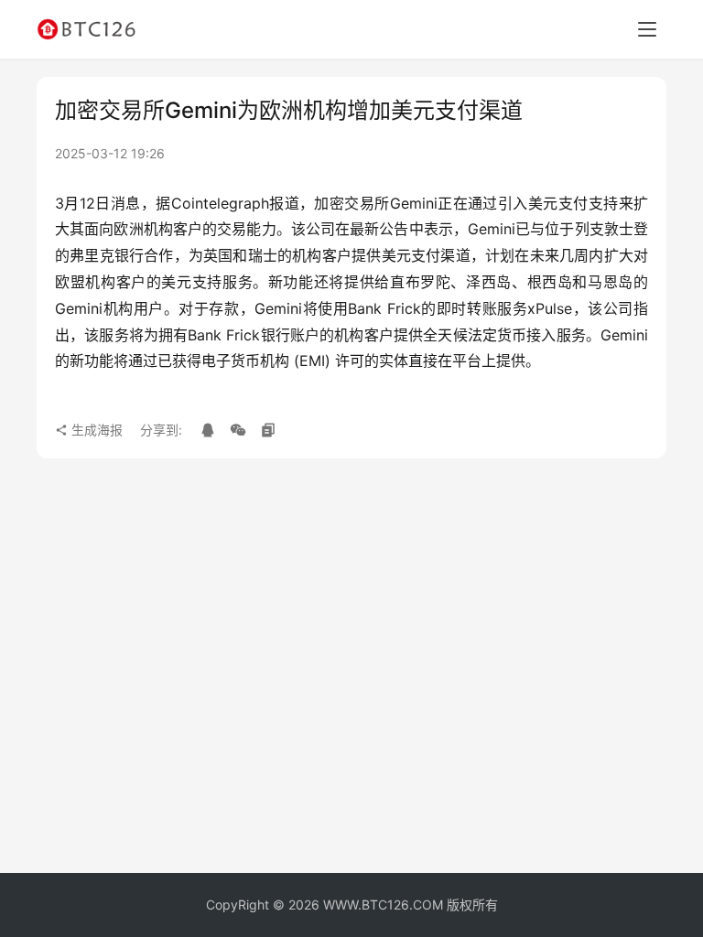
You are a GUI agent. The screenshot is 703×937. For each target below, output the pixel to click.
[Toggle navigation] (647, 29)
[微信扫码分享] (238, 430)
